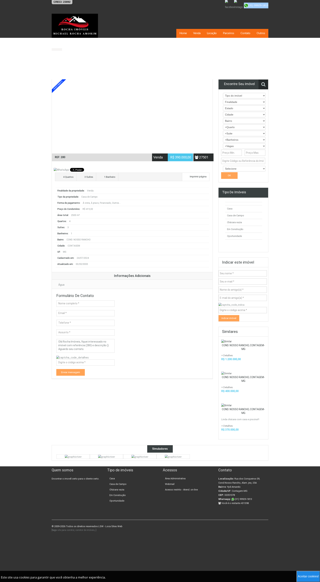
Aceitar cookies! (308, 576)
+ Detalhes (227, 355)
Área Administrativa (175, 478)
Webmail (169, 484)
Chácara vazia (234, 222)
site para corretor (65, 530)
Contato (245, 33)
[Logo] (75, 26)
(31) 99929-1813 (243, 499)
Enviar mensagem (70, 372)
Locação (212, 33)
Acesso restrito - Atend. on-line (181, 489)
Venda (197, 33)
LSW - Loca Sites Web (110, 526)
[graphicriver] (73, 456)
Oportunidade (234, 236)
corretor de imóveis (85, 530)
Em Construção (235, 229)
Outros (261, 33)
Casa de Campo (235, 215)
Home (183, 33)
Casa (229, 208)
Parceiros (228, 33)
